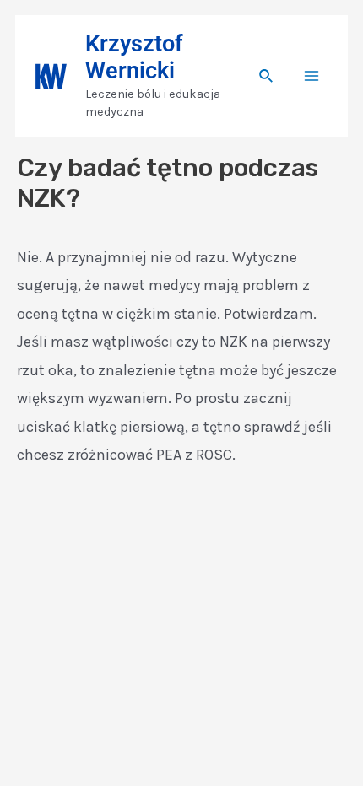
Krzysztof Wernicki (134, 57)
